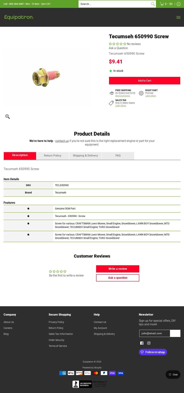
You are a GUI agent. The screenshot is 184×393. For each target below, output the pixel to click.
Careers (8, 328)
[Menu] (178, 17)
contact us (62, 141)
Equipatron (88, 361)
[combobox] (114, 4)
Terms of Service (58, 346)
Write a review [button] (118, 269)
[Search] (153, 4)
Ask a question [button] (117, 277)
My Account (100, 328)
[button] (118, 44)
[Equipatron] (19, 17)
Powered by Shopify (92, 367)
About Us (9, 322)
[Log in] (178, 4)
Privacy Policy (56, 322)
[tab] (20, 156)
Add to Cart (144, 80)
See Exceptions (122, 95)
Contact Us (100, 322)
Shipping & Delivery (104, 333)
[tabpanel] (92, 201)
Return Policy (56, 328)
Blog (6, 333)
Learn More (150, 95)
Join (175, 333)
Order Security (56, 340)
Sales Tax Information (61, 333)
